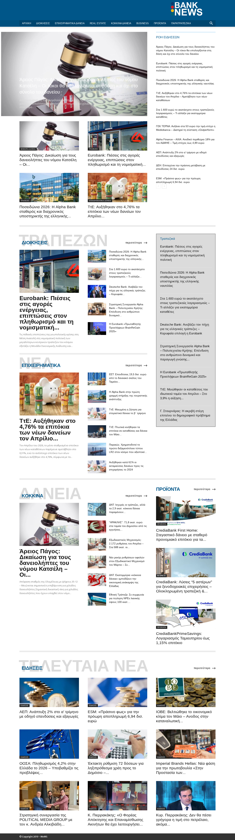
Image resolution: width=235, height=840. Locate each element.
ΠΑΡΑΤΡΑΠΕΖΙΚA (181, 23)
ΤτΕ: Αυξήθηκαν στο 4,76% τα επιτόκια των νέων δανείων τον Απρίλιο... (114, 211)
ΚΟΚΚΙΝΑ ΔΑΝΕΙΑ (121, 23)
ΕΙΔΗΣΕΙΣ (24, 705)
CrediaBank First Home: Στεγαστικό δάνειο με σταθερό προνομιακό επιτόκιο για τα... (181, 535)
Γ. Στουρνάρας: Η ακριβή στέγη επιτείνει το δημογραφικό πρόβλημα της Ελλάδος (185, 415)
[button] (211, 23)
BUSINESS (142, 23)
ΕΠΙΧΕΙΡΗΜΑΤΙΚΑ (41, 365)
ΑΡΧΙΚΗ (26, 23)
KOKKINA (32, 495)
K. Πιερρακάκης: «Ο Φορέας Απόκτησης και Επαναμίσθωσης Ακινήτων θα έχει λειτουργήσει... (115, 819)
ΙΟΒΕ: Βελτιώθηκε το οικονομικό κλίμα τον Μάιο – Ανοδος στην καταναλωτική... (184, 716)
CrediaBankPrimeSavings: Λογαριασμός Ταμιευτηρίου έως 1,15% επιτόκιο (183, 638)
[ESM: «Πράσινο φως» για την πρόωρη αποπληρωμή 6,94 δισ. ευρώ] (117, 692)
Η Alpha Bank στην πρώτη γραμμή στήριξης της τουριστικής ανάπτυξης (128, 395)
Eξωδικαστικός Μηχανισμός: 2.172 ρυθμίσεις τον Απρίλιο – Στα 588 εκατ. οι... (126, 543)
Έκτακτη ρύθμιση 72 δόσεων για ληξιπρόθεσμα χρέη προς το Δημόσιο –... (116, 768)
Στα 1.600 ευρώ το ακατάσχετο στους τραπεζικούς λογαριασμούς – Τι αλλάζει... (127, 273)
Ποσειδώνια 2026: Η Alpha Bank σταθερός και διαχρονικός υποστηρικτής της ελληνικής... (47, 211)
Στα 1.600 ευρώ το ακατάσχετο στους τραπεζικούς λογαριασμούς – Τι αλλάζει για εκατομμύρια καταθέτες (185, 113)
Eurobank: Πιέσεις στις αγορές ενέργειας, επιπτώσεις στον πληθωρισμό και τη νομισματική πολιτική (184, 67)
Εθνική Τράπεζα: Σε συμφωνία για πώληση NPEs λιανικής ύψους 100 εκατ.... (126, 598)
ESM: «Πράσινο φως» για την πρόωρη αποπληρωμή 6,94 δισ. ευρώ (115, 716)
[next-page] (164, 186)
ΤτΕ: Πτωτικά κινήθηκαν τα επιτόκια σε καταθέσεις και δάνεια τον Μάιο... (128, 431)
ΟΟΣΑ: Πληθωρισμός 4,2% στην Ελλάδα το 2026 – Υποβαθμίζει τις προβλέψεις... (48, 768)
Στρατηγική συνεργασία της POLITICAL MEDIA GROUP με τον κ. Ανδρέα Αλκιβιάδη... (45, 819)
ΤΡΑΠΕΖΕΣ (93, 149)
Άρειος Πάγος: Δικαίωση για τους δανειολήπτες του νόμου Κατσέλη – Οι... (48, 159)
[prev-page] (158, 186)
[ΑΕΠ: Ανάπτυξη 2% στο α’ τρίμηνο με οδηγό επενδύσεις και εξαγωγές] (49, 692)
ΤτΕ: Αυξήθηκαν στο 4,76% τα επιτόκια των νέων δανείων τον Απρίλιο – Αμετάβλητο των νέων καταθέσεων (184, 97)
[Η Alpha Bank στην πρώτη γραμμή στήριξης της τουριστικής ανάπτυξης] (97, 396)
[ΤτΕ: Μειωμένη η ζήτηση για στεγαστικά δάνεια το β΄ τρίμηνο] (97, 414)
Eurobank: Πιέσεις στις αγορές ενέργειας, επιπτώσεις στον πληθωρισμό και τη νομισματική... (117, 159)
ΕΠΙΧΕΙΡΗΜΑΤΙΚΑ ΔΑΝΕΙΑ (70, 23)
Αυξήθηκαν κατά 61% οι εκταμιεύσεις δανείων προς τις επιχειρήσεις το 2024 (126, 466)
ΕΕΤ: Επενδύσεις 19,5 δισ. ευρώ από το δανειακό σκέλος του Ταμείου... (127, 378)
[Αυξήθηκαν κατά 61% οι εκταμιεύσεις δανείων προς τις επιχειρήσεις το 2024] (97, 466)
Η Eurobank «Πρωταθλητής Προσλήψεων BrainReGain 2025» (125, 327)
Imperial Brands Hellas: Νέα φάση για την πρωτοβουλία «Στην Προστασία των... (185, 768)
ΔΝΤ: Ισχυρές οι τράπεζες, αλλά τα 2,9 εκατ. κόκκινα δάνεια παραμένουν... (127, 508)
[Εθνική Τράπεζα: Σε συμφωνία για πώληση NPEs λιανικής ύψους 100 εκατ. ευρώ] (97, 599)
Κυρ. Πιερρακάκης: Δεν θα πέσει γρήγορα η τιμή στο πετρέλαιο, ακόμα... (183, 819)
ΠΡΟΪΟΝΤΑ (160, 23)
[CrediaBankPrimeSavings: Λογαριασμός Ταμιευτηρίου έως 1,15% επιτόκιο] (186, 614)
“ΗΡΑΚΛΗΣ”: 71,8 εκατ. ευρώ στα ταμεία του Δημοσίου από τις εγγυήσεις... (128, 526)
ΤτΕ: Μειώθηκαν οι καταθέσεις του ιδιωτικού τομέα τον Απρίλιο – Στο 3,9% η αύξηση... (184, 394)
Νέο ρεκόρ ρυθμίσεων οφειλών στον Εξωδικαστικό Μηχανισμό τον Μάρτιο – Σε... (126, 561)
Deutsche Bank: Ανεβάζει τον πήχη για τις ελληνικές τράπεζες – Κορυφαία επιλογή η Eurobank (184, 329)
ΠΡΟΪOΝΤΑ (168, 489)
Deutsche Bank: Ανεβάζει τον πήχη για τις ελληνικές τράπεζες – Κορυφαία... (127, 290)
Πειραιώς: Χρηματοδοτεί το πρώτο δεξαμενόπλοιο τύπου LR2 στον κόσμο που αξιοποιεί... (128, 448)
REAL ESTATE (98, 23)
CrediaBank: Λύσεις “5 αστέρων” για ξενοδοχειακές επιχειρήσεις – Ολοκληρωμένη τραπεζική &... (184, 586)
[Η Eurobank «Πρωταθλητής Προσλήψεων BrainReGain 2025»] (97, 328)
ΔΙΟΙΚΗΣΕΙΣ (43, 23)
